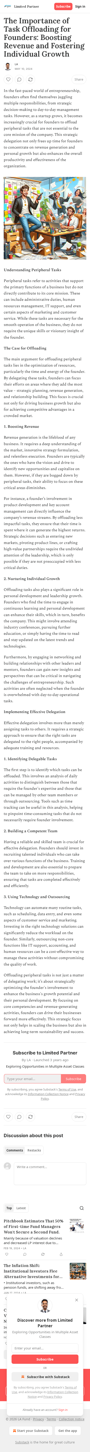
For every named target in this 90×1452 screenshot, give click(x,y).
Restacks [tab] (34, 1150)
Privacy (38, 1419)
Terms (51, 1419)
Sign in (80, 6)
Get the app (67, 1430)
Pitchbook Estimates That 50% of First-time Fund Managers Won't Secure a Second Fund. (33, 1226)
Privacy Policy (52, 1396)
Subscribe (63, 6)
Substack (22, 1442)
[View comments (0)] (19, 79)
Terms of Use (67, 1089)
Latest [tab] (21, 1208)
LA (16, 64)
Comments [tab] (14, 1150)
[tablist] (24, 1150)
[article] (45, 1237)
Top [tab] (9, 1208)
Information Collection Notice (48, 1094)
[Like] (8, 79)
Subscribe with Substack (48, 1376)
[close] (76, 1300)
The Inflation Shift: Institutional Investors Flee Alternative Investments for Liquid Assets (31, 1271)
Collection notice (71, 1419)
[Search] (81, 1208)
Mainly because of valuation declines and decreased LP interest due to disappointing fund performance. (33, 1240)
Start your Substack (33, 1430)
